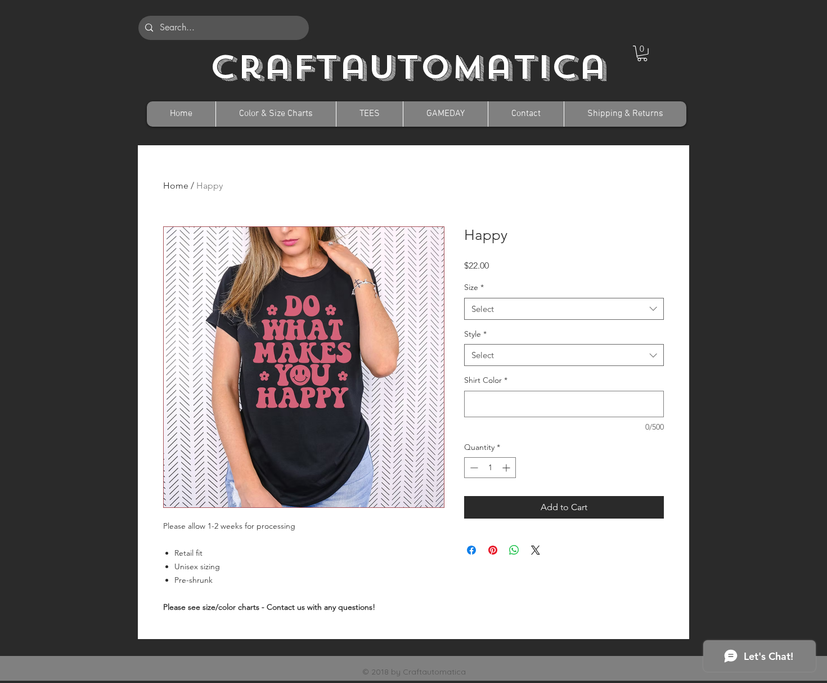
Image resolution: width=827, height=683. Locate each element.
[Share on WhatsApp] (514, 550)
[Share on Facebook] (471, 550)
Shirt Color (485, 380)
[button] (642, 53)
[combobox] (564, 309)
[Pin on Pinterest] (493, 550)
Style (475, 334)
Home (175, 185)
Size (474, 287)
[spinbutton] (490, 467)
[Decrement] (473, 467)
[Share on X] (535, 550)
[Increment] (507, 467)
